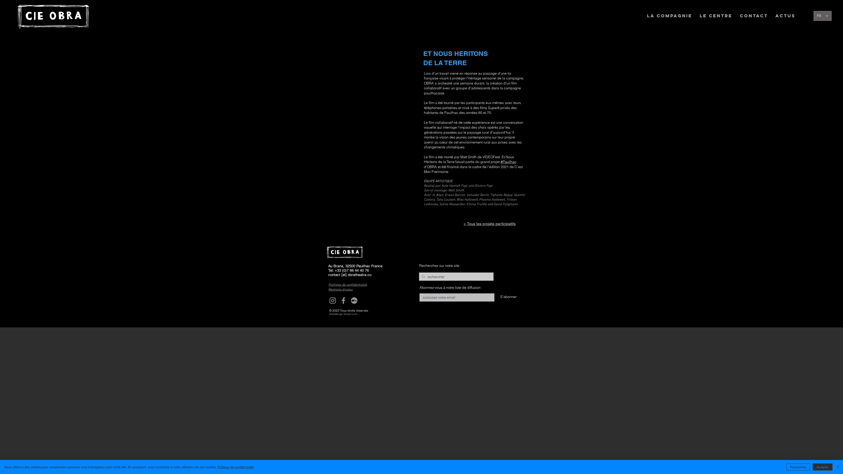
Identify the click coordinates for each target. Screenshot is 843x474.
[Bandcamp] (354, 300)
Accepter (822, 467)
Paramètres (798, 467)
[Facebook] (343, 300)
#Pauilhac (508, 162)
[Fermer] (837, 466)
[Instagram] (332, 300)
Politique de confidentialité (236, 467)
